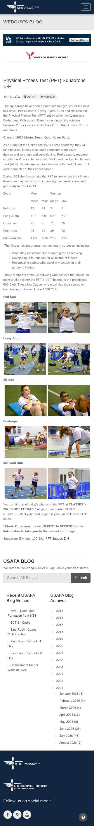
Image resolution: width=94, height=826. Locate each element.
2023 (59, 666)
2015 (59, 610)
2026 (59, 687)
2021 (59, 652)
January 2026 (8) (71, 693)
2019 (59, 638)
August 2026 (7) (70, 742)
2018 (59, 631)
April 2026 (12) (69, 714)
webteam (49, 96)
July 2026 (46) (69, 735)
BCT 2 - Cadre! (20, 622)
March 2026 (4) (70, 707)
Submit (81, 578)
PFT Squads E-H (57, 538)
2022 (59, 659)
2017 (59, 624)
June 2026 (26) (70, 728)
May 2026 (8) (68, 721)
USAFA (31, 96)
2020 (59, 645)
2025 (59, 680)
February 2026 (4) (72, 700)
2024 (59, 673)
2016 (59, 617)
